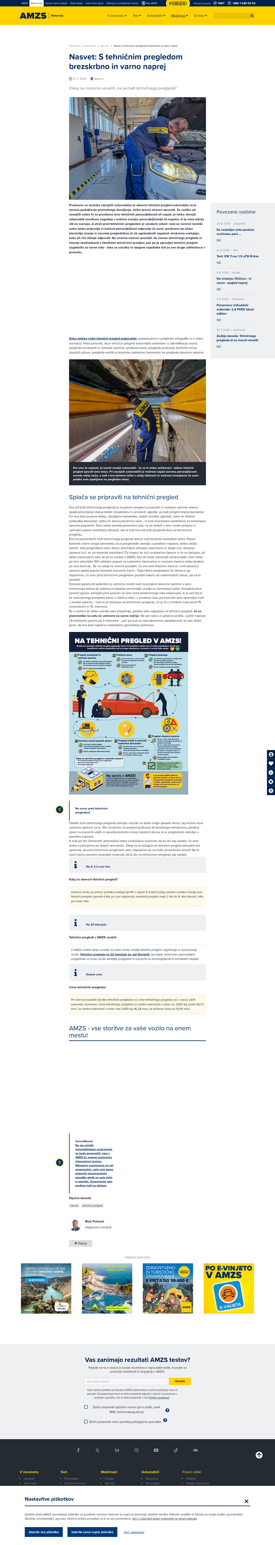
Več (219, 240)
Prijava (180, 1381)
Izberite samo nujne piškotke (92, 1532)
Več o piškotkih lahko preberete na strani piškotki (164, 1518)
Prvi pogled (153, 1483)
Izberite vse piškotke (44, 1532)
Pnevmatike (71, 1479)
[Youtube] (156, 1450)
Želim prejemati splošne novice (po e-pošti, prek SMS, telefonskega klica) (126, 1409)
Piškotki (191, 1479)
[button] (252, 16)
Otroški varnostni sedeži (75, 1485)
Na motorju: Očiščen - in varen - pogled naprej (234, 280)
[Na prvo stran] (33, 15)
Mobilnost (91, 45)
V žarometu (29, 1472)
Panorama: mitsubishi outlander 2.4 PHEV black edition (235, 309)
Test (63, 1472)
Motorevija (75, 45)
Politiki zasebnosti (159, 1397)
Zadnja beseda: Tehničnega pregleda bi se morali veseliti (237, 338)
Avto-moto (30, 1483)
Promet (109, 1479)
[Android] (195, 1450)
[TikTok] (176, 1450)
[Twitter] (97, 1450)
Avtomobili (150, 1472)
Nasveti (105, 45)
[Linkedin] (117, 1450)
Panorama (152, 1479)
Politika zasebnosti (197, 1483)
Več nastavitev (134, 1532)
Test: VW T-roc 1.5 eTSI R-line (237, 256)
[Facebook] (78, 1450)
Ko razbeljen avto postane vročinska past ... (235, 231)
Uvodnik (29, 1479)
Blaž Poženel (94, 1221)
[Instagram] (136, 1450)
